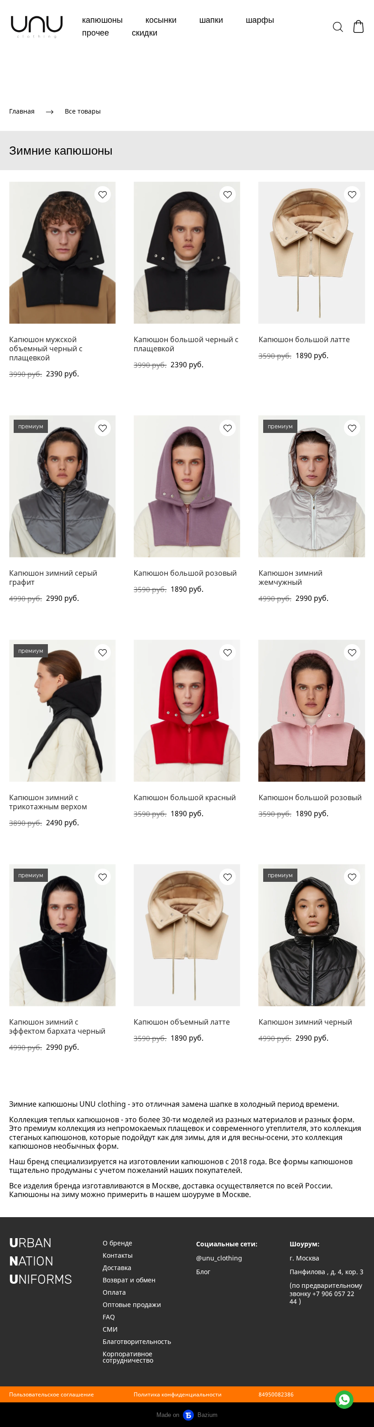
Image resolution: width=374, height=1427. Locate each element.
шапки (211, 20)
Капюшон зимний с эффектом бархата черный (57, 1026)
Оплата (114, 1292)
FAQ (109, 1316)
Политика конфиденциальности (178, 1394)
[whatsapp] (344, 1400)
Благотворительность (137, 1341)
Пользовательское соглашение (51, 1394)
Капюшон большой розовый (185, 573)
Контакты (118, 1255)
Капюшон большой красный (185, 797)
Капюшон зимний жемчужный (290, 577)
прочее (95, 32)
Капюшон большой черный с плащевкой (186, 344)
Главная (22, 111)
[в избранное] (102, 194)
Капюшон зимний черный (305, 1021)
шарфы (260, 20)
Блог (203, 1271)
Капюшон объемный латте (182, 1021)
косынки (161, 20)
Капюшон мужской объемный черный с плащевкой (46, 348)
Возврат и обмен (129, 1280)
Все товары (83, 111)
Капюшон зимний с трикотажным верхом (48, 802)
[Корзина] (358, 26)
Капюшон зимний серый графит (53, 577)
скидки (144, 32)
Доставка (117, 1267)
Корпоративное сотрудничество (128, 1357)
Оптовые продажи (132, 1304)
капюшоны (102, 20)
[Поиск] (338, 26)
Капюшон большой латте (304, 339)
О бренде (118, 1243)
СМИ (110, 1329)
